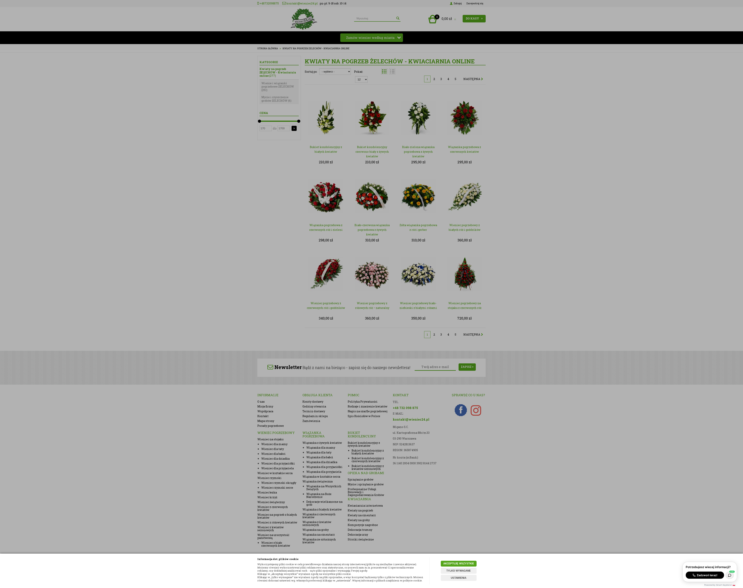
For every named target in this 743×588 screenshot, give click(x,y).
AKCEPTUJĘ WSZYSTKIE (458, 563)
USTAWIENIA (458, 577)
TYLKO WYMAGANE (458, 570)
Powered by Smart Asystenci (719, 585)
